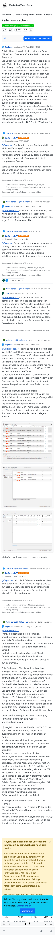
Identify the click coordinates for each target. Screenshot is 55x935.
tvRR (7, 293)
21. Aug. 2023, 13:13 (19, 239)
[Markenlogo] (5, 5)
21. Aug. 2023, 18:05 (19, 576)
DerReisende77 (11, 138)
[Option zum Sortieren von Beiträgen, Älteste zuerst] (5, 38)
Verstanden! (28, 911)
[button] (4, 931)
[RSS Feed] (31, 29)
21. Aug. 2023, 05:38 (32, 206)
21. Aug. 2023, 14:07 (27, 293)
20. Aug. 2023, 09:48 (20, 141)
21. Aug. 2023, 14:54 (31, 345)
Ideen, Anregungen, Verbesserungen (18, 26)
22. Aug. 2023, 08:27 (32, 626)
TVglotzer (9, 47)
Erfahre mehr (24, 905)
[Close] (50, 841)
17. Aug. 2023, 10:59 (31, 47)
